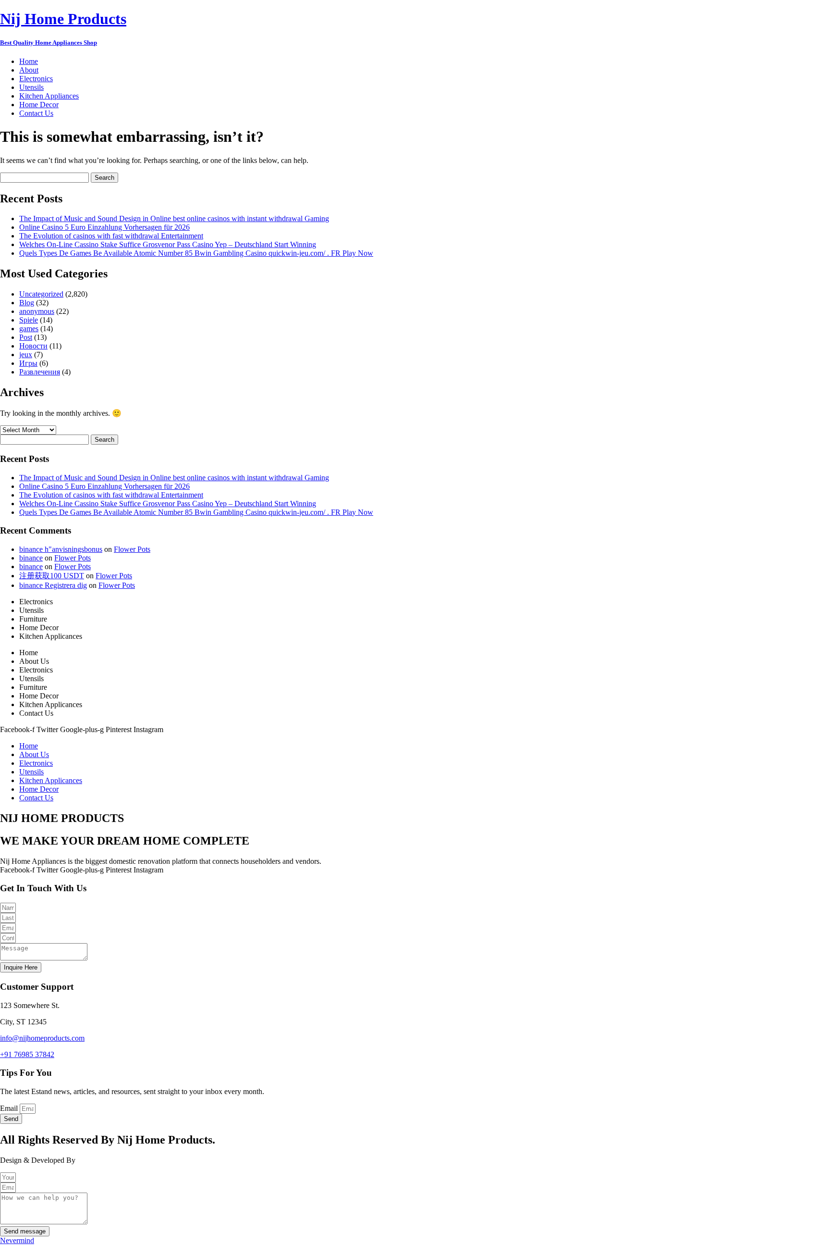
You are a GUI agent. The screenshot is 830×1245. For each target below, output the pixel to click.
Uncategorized (41, 294)
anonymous (36, 311)
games (28, 328)
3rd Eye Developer (106, 1160)
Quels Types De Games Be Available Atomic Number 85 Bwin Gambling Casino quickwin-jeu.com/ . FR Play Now (196, 253)
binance (31, 558)
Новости (33, 346)
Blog (26, 303)
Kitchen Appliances (49, 96)
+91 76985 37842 (27, 1054)
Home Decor (39, 104)
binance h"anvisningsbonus (60, 549)
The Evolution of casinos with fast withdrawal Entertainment (111, 236)
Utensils (31, 87)
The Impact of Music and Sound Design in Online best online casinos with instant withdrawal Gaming (174, 218)
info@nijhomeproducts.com (42, 1038)
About (28, 70)
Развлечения (39, 372)
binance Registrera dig (53, 585)
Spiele (28, 320)
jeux (25, 354)
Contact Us (36, 113)
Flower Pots (132, 549)
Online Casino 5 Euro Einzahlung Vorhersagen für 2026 (104, 227)
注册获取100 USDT (51, 576)
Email (10, 1108)
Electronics (36, 79)
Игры (28, 363)
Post (25, 337)
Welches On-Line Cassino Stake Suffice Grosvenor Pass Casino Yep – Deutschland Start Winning (167, 244)
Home (28, 61)
